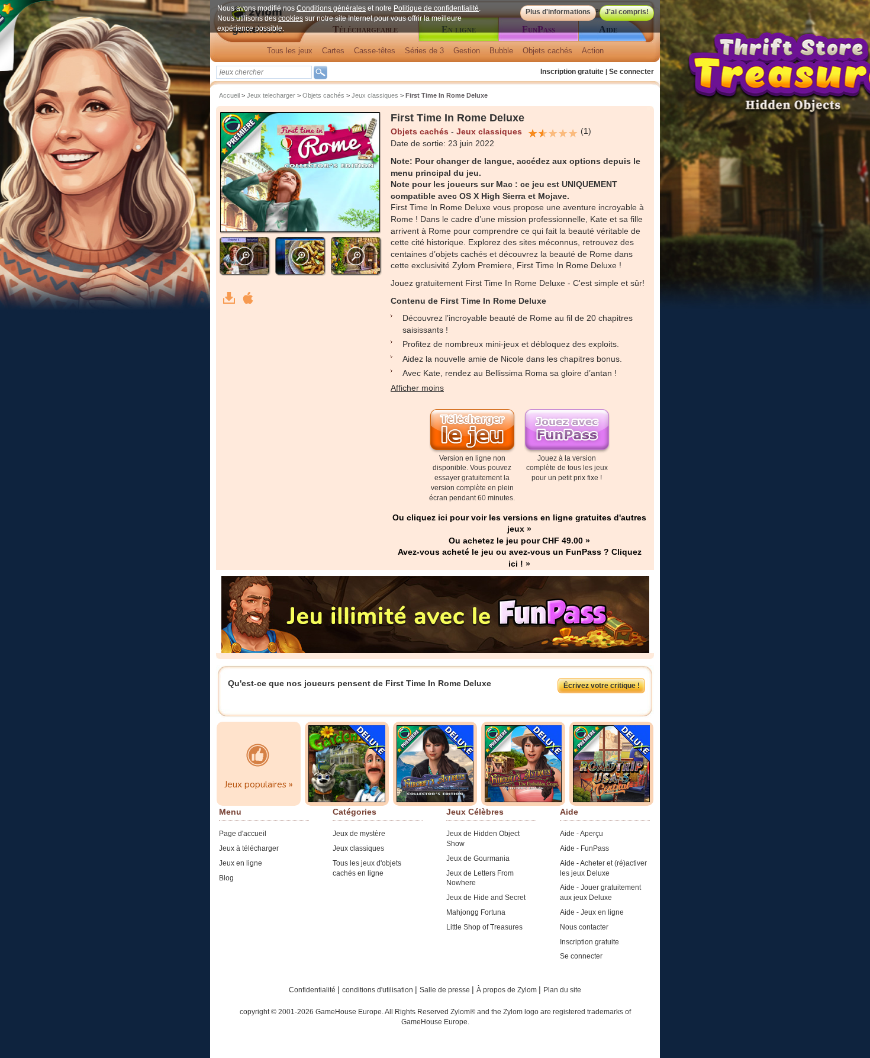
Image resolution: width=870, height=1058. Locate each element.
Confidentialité (313, 990)
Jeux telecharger (271, 95)
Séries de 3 (424, 50)
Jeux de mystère (359, 833)
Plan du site (562, 990)
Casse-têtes (374, 50)
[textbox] (264, 72)
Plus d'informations (558, 12)
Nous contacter (584, 927)
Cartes (333, 50)
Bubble (501, 50)
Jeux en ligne (240, 863)
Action (593, 50)
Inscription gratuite (572, 71)
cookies (290, 18)
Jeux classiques (375, 95)
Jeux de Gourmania (478, 858)
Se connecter (631, 71)
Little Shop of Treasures (484, 927)
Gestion (466, 50)
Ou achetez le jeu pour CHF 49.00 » (519, 540)
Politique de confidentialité (436, 8)
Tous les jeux (289, 50)
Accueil (229, 95)
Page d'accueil (242, 833)
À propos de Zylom (507, 990)
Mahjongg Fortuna (475, 912)
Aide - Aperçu (581, 833)
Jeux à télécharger (249, 848)
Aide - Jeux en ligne (592, 912)
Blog (226, 878)
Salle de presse (446, 990)
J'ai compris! (627, 12)
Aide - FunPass (584, 848)
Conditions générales (331, 8)
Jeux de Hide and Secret (486, 897)
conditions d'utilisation (378, 990)
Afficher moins (417, 388)
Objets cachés (547, 50)
